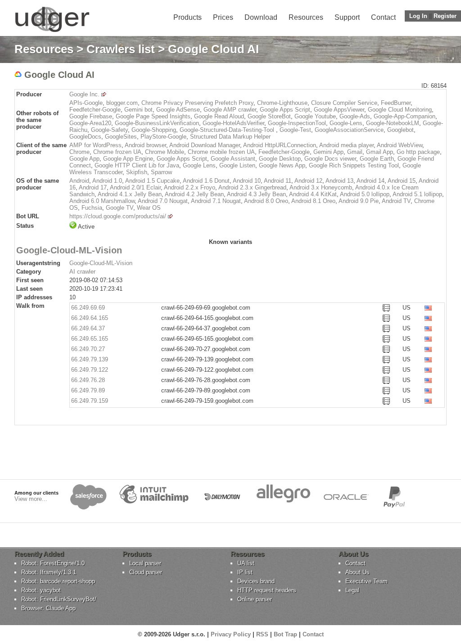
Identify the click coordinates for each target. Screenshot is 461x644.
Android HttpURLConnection (279, 145)
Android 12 (308, 180)
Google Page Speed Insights (153, 116)
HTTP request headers (266, 590)
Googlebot (400, 129)
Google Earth (377, 158)
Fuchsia (91, 207)
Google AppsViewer (339, 109)
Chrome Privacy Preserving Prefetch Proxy (197, 102)
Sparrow (161, 172)
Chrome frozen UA (117, 152)
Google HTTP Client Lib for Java (137, 165)
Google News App (282, 165)
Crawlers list (120, 49)
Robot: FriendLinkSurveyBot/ (58, 599)
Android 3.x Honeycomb (320, 187)
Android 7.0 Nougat (163, 201)
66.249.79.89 (88, 390)
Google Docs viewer (330, 158)
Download (260, 17)
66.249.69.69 (88, 307)
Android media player (346, 145)
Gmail (354, 152)
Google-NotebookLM (392, 123)
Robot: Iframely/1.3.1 (48, 572)
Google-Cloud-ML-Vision (100, 263)
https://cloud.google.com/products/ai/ (117, 216)
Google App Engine (128, 158)
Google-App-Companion (404, 116)
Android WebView (399, 145)
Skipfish (136, 172)
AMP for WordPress (95, 145)
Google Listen (237, 165)
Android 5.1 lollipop (417, 194)
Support (347, 17)
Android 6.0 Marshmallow (102, 201)
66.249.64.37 (88, 328)
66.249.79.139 (89, 359)
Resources (306, 17)
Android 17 (93, 187)
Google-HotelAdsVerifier (233, 123)
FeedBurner (396, 102)
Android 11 (277, 180)
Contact (383, 17)
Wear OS (149, 207)
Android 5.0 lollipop (364, 194)
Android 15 (402, 180)
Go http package (418, 152)
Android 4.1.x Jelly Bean (130, 194)
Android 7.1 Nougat (216, 201)
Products (187, 17)
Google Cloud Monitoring (400, 109)
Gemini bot (138, 109)
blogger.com (122, 102)
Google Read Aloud (219, 116)
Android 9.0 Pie (359, 201)
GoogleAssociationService (349, 129)
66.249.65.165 (89, 338)
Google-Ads (354, 116)
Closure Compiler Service (344, 102)
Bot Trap (285, 634)
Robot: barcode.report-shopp (58, 581)
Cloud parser (145, 572)
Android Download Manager (204, 145)
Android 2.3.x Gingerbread (252, 187)
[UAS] (52, 31)
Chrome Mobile (164, 152)
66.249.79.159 (89, 400)
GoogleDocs (85, 136)
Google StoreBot (269, 116)
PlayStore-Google (163, 136)
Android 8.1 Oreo (313, 201)
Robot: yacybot (41, 590)
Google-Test (295, 129)
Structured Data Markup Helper (230, 136)
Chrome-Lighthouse (282, 102)
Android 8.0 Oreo (266, 201)
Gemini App (328, 152)
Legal (352, 590)
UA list (245, 563)
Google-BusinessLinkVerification (157, 123)
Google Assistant (233, 158)
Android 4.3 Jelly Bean (256, 194)
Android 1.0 (107, 180)
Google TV (119, 207)
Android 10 (247, 180)
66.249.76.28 (88, 380)
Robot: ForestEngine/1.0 (53, 563)
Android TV (396, 201)
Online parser (254, 599)
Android (79, 180)
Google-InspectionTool (297, 123)
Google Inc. (84, 94)
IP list (245, 572)
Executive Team (366, 581)
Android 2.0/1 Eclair (135, 187)
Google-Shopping (153, 129)
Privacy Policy (231, 634)
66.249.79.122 (89, 369)
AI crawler (82, 271)
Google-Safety (109, 129)
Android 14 (370, 180)
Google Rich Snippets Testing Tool (354, 165)
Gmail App (379, 152)
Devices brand (256, 581)
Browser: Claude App (48, 608)
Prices (223, 17)
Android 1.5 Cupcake (152, 180)
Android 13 (339, 180)
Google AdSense (178, 109)
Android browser (145, 145)
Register (445, 16)
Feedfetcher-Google (95, 109)
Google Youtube (315, 116)
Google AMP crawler (229, 109)
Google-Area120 (90, 123)
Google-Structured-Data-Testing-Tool (228, 129)
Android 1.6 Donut (206, 180)
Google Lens (199, 165)
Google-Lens (346, 123)
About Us (357, 572)
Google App (84, 158)
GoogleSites (121, 136)
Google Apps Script (285, 109)
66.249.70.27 (88, 349)
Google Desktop (280, 158)
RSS (262, 634)
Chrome (79, 152)
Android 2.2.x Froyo (189, 187)
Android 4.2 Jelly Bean (194, 194)
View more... (30, 498)
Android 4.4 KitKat (313, 194)
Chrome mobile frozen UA (221, 152)
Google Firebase (90, 116)
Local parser (145, 563)
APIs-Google (86, 102)
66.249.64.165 (89, 318)
